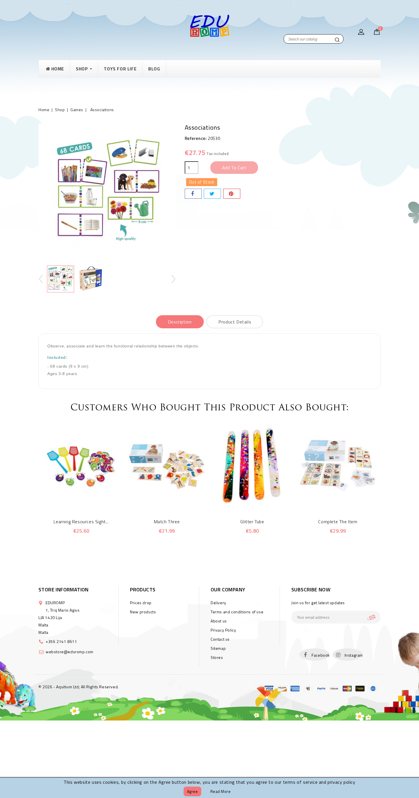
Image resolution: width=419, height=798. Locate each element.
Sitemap (218, 648)
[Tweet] (212, 193)
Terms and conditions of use (237, 612)
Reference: (196, 138)
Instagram (354, 655)
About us (219, 621)
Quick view (73, 501)
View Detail (89, 501)
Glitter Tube (252, 521)
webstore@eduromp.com (69, 652)
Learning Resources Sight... (81, 521)
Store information (63, 589)
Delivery (218, 603)
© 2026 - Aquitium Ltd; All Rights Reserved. (78, 687)
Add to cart (234, 167)
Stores (217, 657)
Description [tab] (180, 321)
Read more (220, 791)
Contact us (220, 639)
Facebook (321, 655)
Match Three (167, 521)
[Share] (193, 193)
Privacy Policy (223, 630)
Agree (192, 791)
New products (143, 612)
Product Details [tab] (234, 321)
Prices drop (141, 603)
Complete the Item (337, 521)
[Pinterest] (231, 193)
